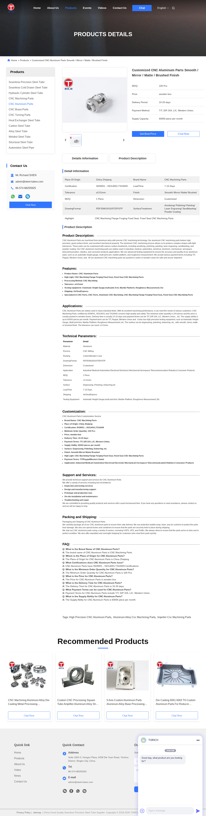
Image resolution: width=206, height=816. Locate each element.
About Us (53, 8)
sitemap (37, 812)
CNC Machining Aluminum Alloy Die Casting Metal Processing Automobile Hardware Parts (28, 702)
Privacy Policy (24, 812)
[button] (12, 683)
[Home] (11, 8)
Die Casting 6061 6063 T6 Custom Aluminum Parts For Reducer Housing (175, 702)
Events (87, 8)
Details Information (85, 158)
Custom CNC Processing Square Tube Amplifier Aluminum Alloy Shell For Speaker (78, 702)
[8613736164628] (78, 792)
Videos (102, 8)
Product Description (132, 158)
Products (70, 8)
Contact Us (119, 8)
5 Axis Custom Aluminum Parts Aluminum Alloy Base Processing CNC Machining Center (126, 702)
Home (37, 8)
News (17, 775)
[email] (20, 196)
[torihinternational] (27, 196)
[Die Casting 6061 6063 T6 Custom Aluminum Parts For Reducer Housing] (177, 675)
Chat (142, 8)
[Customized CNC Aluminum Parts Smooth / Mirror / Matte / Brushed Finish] (94, 100)
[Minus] (198, 740)
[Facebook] (71, 792)
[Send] (198, 810)
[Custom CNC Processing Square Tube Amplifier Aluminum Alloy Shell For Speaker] (78, 675)
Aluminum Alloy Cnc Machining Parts (134, 617)
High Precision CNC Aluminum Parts (90, 617)
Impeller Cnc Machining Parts (174, 617)
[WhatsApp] (12, 196)
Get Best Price (148, 134)
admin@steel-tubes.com (29, 181)
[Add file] (142, 810)
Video (17, 770)
